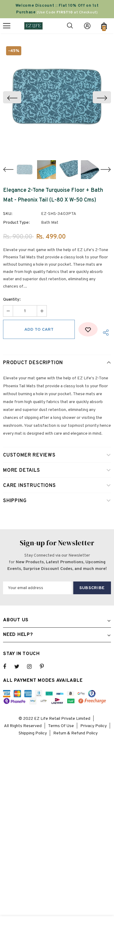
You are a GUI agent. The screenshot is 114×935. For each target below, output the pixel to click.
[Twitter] (19, 666)
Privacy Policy (93, 726)
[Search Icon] (70, 26)
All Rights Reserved (23, 726)
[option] (57, 97)
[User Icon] (87, 26)
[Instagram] (32, 666)
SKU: (7, 213)
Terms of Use (61, 726)
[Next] (102, 97)
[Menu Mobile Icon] (6, 25)
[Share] (104, 332)
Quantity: (12, 299)
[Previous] (12, 97)
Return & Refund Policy (75, 733)
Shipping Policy (33, 733)
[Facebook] (8, 666)
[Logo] (33, 25)
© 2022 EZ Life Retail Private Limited (54, 718)
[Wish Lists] (88, 329)
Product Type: (16, 222)
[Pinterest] (45, 666)
